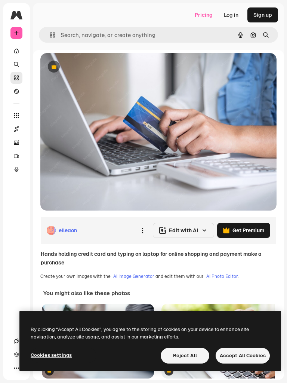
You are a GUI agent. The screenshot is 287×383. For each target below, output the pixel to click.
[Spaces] (16, 129)
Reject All (185, 355)
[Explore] (16, 91)
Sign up (262, 15)
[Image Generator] (16, 142)
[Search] (16, 64)
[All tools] (16, 116)
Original (88, 67)
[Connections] (16, 341)
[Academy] (16, 355)
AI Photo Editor (222, 276)
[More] (16, 368)
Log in (231, 15)
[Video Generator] (16, 156)
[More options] (142, 230)
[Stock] (16, 78)
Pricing (204, 15)
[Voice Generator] (16, 169)
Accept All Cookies (243, 355)
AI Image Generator (133, 276)
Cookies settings (51, 355)
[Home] (16, 51)
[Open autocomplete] (49, 35)
